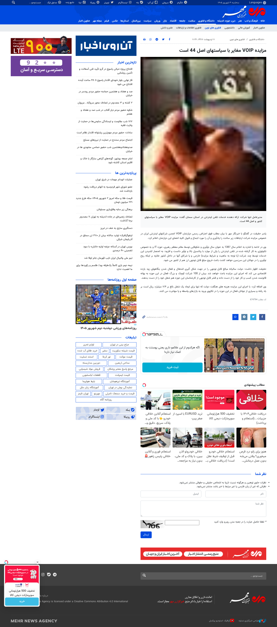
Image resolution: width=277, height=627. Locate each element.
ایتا (80, 2)
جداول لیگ (52, 2)
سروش (165, 2)
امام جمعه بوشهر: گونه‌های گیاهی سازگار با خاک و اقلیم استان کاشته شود (106, 161)
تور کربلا (106, 357)
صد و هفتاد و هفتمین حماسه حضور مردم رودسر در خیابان (105, 94)
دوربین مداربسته (91, 363)
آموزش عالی (244, 28)
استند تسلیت (86, 357)
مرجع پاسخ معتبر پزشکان (120, 369)
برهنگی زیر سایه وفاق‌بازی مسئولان (114, 210)
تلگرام (180, 2)
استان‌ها (124, 21)
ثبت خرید (172, 367)
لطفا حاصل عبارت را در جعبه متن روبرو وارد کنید (240, 522)
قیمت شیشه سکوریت (123, 351)
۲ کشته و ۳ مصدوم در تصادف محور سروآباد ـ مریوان (105, 103)
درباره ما (44, 596)
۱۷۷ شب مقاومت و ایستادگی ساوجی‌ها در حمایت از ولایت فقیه (105, 123)
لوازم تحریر (88, 345)
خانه (263, 21)
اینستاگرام (123, 2)
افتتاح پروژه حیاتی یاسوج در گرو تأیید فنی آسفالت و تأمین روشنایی (105, 71)
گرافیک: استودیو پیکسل (219, 621)
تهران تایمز (83, 394)
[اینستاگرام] (42, 575)
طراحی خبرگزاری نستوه (249, 621)
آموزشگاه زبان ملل (89, 388)
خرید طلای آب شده (87, 351)
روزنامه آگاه (106, 400)
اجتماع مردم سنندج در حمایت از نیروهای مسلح (107, 140)
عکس (115, 21)
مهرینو (97, 394)
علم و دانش (167, 28)
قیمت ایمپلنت (122, 375)
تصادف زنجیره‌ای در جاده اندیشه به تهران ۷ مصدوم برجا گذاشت (106, 219)
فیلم (106, 21)
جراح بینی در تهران (119, 345)
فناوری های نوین (213, 28)
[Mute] (214, 369)
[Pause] (208, 369)
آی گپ (151, 2)
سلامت (191, 21)
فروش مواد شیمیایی (89, 369)
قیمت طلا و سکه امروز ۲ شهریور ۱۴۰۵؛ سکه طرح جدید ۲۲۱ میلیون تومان (104, 200)
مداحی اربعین (122, 363)
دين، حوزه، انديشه (226, 21)
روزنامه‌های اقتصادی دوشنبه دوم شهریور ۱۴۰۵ (107, 328)
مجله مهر (97, 21)
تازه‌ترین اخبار (126, 62)
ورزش (157, 21)
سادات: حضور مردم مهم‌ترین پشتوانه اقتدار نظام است (104, 133)
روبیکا (93, 2)
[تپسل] (144, 334)
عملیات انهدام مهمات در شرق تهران (114, 180)
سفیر (104, 351)
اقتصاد (173, 21)
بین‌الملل (136, 21)
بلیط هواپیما (89, 381)
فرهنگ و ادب (251, 21)
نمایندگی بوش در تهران (120, 388)
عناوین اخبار (259, 28)
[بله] (48, 575)
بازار (165, 21)
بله (138, 2)
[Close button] (37, 562)
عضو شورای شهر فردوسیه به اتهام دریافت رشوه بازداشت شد (108, 189)
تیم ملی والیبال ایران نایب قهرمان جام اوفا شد (108, 258)
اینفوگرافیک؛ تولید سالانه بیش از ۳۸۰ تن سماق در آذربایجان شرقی (106, 237)
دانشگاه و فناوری (206, 21)
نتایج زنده (70, 2)
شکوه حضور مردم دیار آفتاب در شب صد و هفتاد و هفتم (106, 112)
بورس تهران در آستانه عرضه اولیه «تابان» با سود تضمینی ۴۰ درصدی (107, 249)
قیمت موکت (125, 357)
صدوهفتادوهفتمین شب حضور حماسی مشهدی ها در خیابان (104, 149)
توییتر (107, 2)
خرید (22, 601)
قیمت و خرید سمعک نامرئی (119, 394)
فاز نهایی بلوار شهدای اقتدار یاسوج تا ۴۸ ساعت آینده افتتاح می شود (105, 82)
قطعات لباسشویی (91, 375)
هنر (240, 21)
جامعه (182, 21)
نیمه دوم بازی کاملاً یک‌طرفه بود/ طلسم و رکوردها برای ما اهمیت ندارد (104, 267)
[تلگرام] (54, 575)
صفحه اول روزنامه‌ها (122, 280)
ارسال (146, 535)
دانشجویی (229, 28)
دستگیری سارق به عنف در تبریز (116, 228)
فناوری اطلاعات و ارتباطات (188, 28)
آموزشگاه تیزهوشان (120, 381)
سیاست (147, 21)
